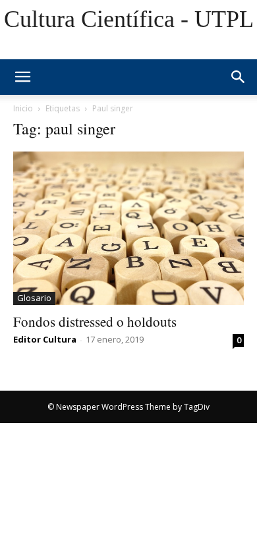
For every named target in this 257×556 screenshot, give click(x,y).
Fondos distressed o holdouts (95, 321)
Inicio (23, 108)
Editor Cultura (44, 339)
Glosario (34, 298)
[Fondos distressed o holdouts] (128, 228)
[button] (238, 77)
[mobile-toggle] (22, 77)
